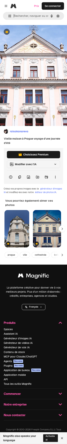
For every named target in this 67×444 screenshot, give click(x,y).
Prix (36, 6)
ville (25, 254)
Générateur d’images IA (18, 338)
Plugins (13, 365)
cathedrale (40, 254)
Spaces (8, 329)
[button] (33, 307)
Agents (13, 361)
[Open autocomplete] (8, 16)
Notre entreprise (15, 404)
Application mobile (15, 375)
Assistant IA (11, 333)
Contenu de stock (14, 352)
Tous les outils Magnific (18, 384)
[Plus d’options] (55, 177)
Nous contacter (14, 415)
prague (11, 254)
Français (33, 306)
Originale (25, 32)
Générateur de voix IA (17, 347)
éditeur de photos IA (45, 192)
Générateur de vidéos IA (18, 343)
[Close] (62, 438)
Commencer (12, 394)
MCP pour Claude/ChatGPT (20, 356)
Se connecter (53, 6)
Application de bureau (22, 370)
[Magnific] (33, 276)
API (6, 379)
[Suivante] (62, 228)
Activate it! (50, 438)
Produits (9, 323)
